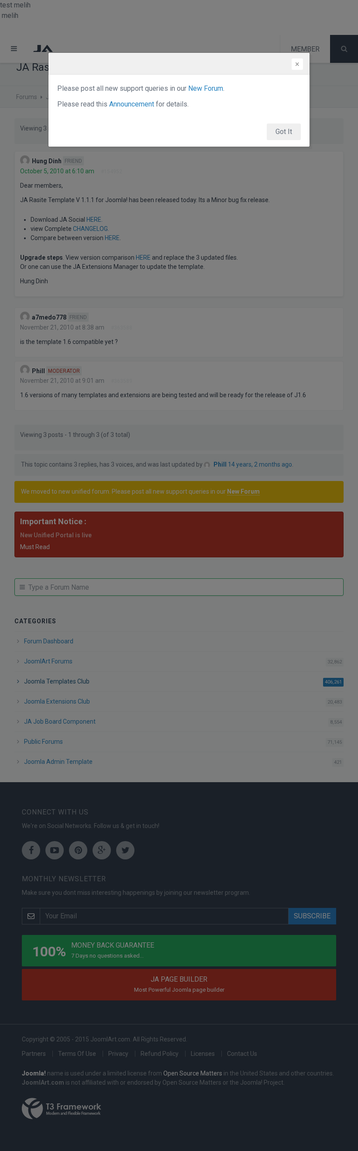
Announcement (131, 104)
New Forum (205, 88)
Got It (283, 131)
